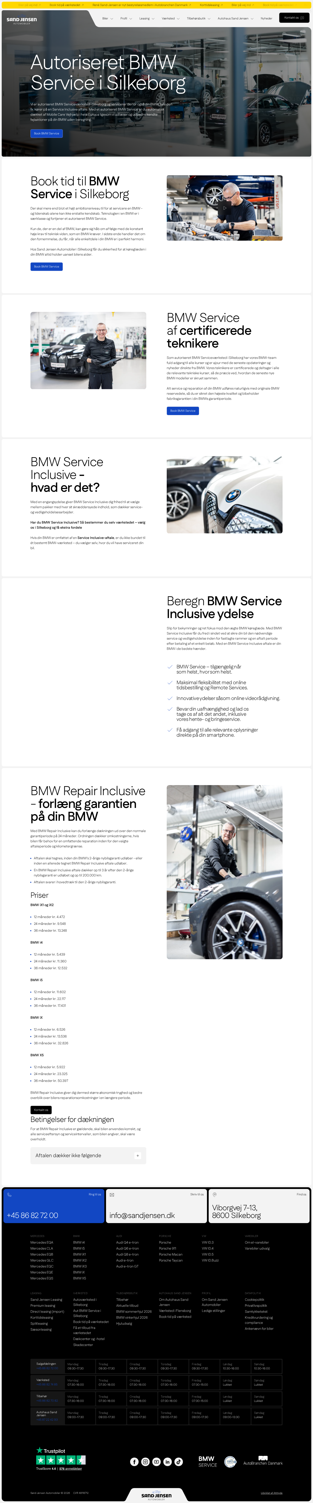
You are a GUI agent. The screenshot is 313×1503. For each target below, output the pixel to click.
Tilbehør (122, 1299)
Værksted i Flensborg (175, 1310)
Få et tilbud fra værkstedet (84, 1330)
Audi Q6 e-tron (127, 1248)
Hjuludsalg (124, 1323)
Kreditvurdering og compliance (259, 1320)
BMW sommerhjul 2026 (134, 1311)
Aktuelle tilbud (127, 1305)
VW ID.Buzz (210, 1260)
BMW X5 (79, 1278)
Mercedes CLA (41, 1248)
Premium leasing (42, 1305)
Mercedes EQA (41, 1242)
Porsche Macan (170, 1254)
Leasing (144, 18)
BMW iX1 (79, 1254)
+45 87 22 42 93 (47, 1420)
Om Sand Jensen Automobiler (215, 1302)
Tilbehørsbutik (196, 18)
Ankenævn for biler (259, 1328)
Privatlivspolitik (256, 1305)
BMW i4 (79, 1242)
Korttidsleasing (194, 5)
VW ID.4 (208, 1248)
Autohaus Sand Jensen (233, 18)
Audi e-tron (125, 1260)
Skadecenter (83, 1345)
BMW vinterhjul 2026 (132, 1317)
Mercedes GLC (41, 1260)
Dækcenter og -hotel (89, 1339)
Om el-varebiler (257, 1242)
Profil (124, 18)
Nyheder (266, 18)
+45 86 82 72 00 (47, 1368)
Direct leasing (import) (47, 1311)
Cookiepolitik (254, 1299)
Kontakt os (291, 18)
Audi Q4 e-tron (127, 1242)
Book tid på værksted (175, 1316)
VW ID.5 (208, 1254)
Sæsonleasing (41, 1329)
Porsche (165, 1242)
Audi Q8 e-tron (127, 1254)
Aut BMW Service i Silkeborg (87, 1313)
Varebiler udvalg (257, 1248)
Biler (105, 18)
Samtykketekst (256, 1311)
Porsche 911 (167, 1248)
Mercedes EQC (41, 1266)
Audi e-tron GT (127, 1266)
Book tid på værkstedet (49, 5)
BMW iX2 (80, 1260)
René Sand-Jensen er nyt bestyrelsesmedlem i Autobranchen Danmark (124, 5)
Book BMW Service (46, 133)
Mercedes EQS (41, 1278)
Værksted (168, 18)
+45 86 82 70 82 (47, 1401)
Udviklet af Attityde (272, 1493)
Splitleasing (39, 1323)
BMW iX (79, 1272)
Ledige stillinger (213, 1310)
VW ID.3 (208, 1242)
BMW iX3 (80, 1266)
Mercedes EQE (41, 1272)
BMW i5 (79, 1248)
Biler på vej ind (225, 5)
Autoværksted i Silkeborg (84, 1302)
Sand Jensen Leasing (46, 1299)
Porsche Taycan (171, 1260)
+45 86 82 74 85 (46, 1384)
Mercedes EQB (41, 1254)
